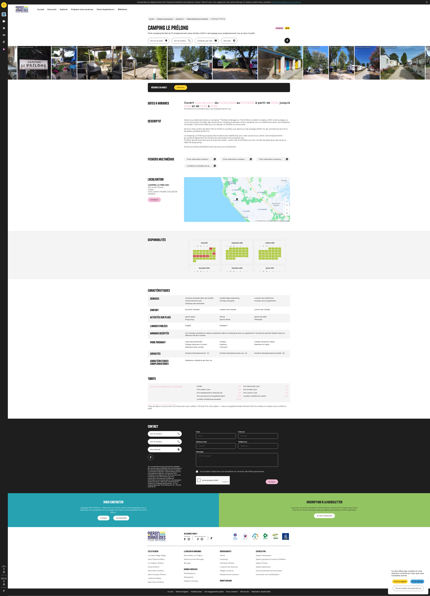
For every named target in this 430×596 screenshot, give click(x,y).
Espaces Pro (261, 551)
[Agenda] (4, 14)
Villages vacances (226, 570)
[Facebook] (3, 569)
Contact (103, 518)
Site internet (155, 450)
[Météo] (3, 28)
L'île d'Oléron (153, 551)
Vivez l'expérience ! (106, 9)
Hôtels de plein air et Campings (197, 19)
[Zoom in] (287, 205)
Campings (224, 559)
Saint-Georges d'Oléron (157, 574)
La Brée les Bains (154, 578)
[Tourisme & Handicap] (285, 536)
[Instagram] (4, 572)
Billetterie (122, 9)
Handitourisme (226, 581)
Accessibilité (121, 518)
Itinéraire (154, 200)
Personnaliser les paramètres (408, 588)
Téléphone (242, 442)
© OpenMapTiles (260, 221)
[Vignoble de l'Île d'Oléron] (265, 536)
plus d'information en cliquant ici (286, 2)
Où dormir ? (180, 19)
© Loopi (287, 221)
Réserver (180, 88)
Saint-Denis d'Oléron (156, 582)
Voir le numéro (156, 434)
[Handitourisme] (3, 42)
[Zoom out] (287, 209)
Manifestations (189, 573)
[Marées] (3, 35)
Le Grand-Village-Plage (157, 555)
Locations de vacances (229, 567)
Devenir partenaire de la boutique (269, 570)
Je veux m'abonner (324, 516)
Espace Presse (261, 563)
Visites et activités (191, 581)
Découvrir (52, 9)
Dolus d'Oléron (153, 567)
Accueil (40, 9)
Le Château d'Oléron (156, 563)
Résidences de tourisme (229, 574)
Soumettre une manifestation (267, 574)
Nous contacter (232, 592)
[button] (10, 61)
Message (199, 452)
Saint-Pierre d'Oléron (156, 570)
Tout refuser (417, 581)
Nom (198, 432)
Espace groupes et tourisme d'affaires (271, 559)
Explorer (64, 9)
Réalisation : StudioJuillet (261, 592)
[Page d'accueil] (22, 9)
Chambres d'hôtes (227, 563)
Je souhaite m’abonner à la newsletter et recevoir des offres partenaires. (232, 471)
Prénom (241, 432)
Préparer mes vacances (82, 9)
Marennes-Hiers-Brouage (194, 559)
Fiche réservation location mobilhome (202, 159)
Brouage (187, 563)
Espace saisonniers (263, 567)
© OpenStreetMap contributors (275, 221)
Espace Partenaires (263, 555)
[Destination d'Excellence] (245, 536)
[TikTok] (4, 591)
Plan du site (244, 592)
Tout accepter (400, 581)
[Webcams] (3, 21)
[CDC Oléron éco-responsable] (275, 536)
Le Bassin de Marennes (192, 551)
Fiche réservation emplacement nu (237, 159)
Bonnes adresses (191, 569)
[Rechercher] (4, 5)
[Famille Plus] (255, 536)
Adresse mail (201, 442)
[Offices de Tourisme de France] (235, 536)
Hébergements (225, 551)
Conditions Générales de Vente (199, 166)
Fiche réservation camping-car (271, 159)
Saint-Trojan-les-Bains (156, 559)
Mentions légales (182, 592)
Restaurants (188, 577)
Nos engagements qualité (214, 592)
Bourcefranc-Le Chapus (193, 555)
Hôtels (222, 555)
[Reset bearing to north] (287, 213)
